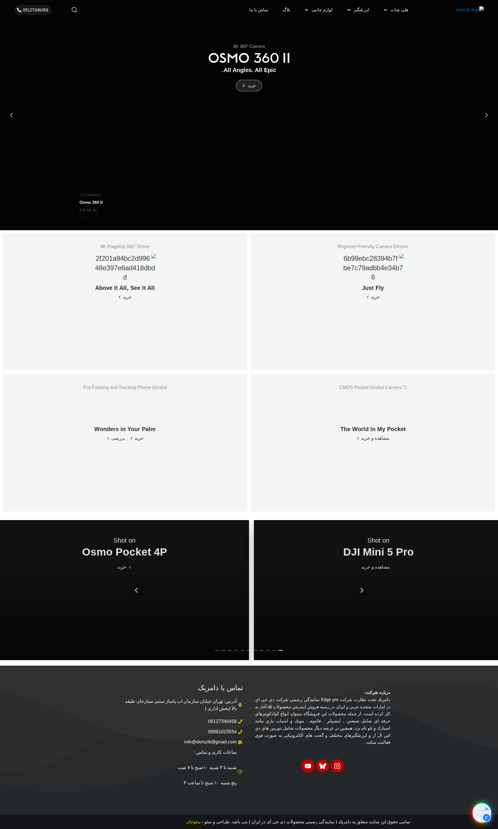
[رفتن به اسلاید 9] (230, 650)
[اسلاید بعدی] (486, 115)
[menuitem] (396, 10)
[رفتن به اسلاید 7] (242, 650)
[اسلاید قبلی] (11, 115)
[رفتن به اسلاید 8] (236, 650)
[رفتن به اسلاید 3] (268, 650)
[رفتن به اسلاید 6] (249, 650)
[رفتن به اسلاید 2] (274, 650)
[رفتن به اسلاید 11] (217, 650)
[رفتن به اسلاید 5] (255, 650)
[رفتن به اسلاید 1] (280, 650)
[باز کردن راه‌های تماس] (482, 813)
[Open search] (74, 9)
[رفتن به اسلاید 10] (223, 650)
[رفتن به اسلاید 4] (261, 650)
